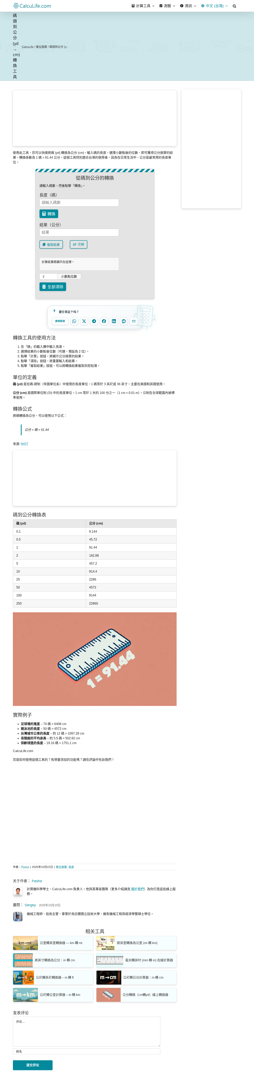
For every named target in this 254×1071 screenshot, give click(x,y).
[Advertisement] (95, 118)
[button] (234, 6)
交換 (81, 244)
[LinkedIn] (114, 321)
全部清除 (55, 287)
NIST (24, 444)
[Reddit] (124, 321)
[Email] (134, 321)
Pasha (25, 866)
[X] (84, 321)
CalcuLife (28, 46)
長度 (71, 866)
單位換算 (41, 46)
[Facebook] (104, 321)
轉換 (51, 214)
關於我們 (137, 889)
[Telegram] (94, 321)
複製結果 (53, 244)
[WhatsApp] (74, 321)
